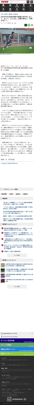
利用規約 (29, 389)
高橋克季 (27, 110)
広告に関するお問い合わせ (7, 392)
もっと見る (17, 255)
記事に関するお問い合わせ (19, 392)
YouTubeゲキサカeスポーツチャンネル (21, 370)
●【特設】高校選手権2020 (9, 163)
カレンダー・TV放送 (23, 383)
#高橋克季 (25, 194)
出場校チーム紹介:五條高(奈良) (12, 251)
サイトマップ (23, 389)
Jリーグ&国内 (9, 359)
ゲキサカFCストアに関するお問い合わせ (10, 395)
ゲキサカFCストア (5, 383)
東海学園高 (3, 54)
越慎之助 (9, 54)
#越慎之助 (18, 194)
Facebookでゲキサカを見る (10, 336)
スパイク (26, 359)
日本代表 (3, 359)
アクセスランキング (14, 383)
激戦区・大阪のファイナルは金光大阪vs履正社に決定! (17, 216)
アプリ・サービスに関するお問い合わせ (9, 394)
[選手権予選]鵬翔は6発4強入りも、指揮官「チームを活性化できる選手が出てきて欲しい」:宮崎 (18, 229)
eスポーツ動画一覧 (12, 378)
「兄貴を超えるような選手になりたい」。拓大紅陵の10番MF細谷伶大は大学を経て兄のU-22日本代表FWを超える (18, 240)
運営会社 (17, 389)
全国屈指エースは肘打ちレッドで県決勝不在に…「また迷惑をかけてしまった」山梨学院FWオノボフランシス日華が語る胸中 (18, 234)
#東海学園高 (4, 194)
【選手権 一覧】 (10, 23)
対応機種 (3, 389)
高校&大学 (15, 359)
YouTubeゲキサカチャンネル (7, 370)
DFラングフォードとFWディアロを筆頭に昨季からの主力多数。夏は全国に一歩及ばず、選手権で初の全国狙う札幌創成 (18, 247)
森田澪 (6, 85)
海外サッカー (20, 359)
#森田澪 (11, 194)
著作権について (10, 389)
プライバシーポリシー (6, 390)
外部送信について (15, 390)
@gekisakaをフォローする (10, 333)
